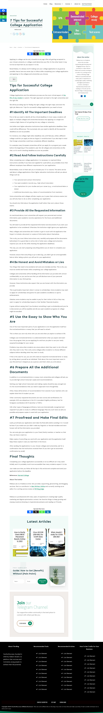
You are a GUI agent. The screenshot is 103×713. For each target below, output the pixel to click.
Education (13, 15)
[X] (36, 53)
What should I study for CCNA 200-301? (57, 534)
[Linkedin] (48, 53)
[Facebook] (30, 53)
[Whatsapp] (42, 53)
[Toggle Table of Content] (13, 79)
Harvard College (23, 475)
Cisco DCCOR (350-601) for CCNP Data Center (38, 535)
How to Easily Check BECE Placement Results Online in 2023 (19, 536)
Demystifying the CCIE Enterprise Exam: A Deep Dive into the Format (88, 167)
